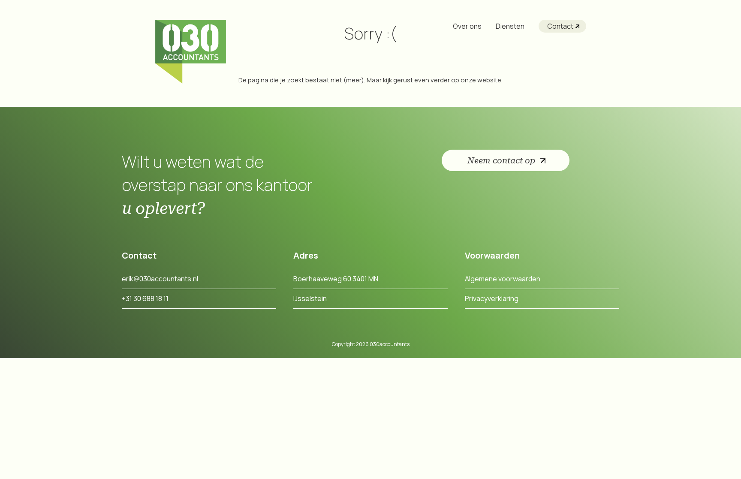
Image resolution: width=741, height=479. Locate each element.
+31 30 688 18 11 (145, 298)
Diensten (510, 26)
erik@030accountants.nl (160, 278)
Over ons (467, 26)
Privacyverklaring (491, 298)
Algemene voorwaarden (502, 278)
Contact (560, 26)
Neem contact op (501, 160)
